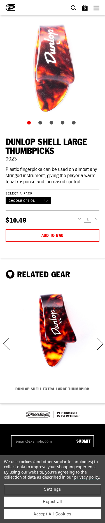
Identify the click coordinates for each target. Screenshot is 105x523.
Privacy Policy (86, 477)
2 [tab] (41, 124)
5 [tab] (75, 124)
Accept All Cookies (52, 514)
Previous (4, 344)
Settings (52, 489)
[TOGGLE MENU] (97, 7)
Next (99, 344)
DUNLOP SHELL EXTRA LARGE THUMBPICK (52, 389)
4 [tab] (64, 124)
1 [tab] (30, 124)
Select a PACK (19, 193)
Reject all (52, 501)
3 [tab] (52, 124)
